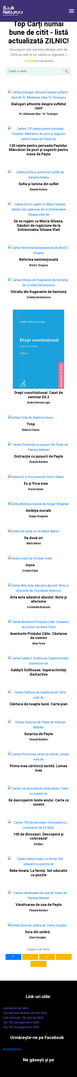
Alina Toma (38, 643)
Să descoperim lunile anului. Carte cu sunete (38, 802)
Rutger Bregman (38, 516)
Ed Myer (38, 844)
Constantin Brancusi (38, 607)
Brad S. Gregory (38, 265)
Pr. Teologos (50, 114)
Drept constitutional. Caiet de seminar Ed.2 (38, 395)
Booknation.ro (12, 1049)
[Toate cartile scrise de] (38, 158)
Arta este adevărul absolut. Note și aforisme (38, 599)
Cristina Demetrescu (39, 297)
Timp (30, 424)
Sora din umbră (37, 932)
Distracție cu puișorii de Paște (38, 456)
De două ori (33, 538)
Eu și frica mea (36, 483)
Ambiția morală (38, 510)
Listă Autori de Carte (15, 1008)
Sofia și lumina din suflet (39, 184)
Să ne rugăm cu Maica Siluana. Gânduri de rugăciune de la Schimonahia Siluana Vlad (38, 225)
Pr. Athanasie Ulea (29, 114)
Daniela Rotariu (38, 189)
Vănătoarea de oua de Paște (39, 904)
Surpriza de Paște (38, 734)
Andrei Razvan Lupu (38, 402)
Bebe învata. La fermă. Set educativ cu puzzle (38, 873)
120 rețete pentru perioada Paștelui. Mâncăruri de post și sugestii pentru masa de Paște (38, 150)
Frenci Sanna (35, 489)
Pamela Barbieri (38, 462)
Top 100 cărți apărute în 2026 (21, 1022)
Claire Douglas (37, 937)
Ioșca (30, 565)
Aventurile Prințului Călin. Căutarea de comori (38, 636)
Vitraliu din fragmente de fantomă (39, 292)
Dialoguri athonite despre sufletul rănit (38, 106)
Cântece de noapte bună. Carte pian (38, 704)
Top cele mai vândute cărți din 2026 (25, 1012)
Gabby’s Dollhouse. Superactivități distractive (38, 672)
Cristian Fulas (30, 571)
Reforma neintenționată (38, 259)
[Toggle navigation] (71, 11)
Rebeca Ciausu (30, 430)
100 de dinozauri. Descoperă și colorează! (38, 836)
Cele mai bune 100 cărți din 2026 (23, 1017)
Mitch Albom (33, 543)
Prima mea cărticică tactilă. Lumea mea (38, 768)
